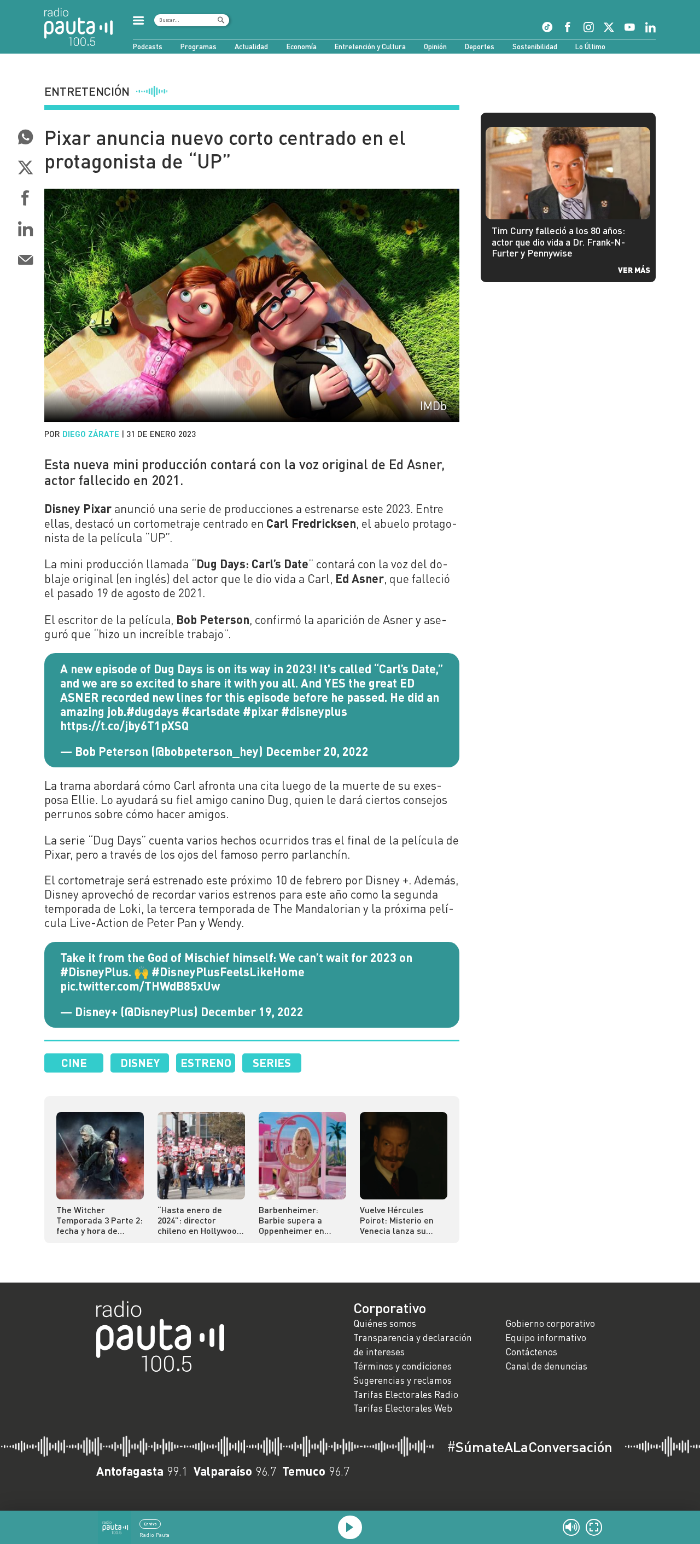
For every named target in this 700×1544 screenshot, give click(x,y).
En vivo (150, 1524)
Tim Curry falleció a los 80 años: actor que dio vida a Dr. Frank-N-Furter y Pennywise (558, 242)
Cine (74, 1062)
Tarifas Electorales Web (402, 1408)
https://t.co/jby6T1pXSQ (124, 725)
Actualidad (251, 46)
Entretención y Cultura (370, 46)
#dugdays (152, 711)
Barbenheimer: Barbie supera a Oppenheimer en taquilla (291, 1220)
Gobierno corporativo (550, 1323)
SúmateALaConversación (529, 1447)
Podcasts (147, 46)
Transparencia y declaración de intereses (412, 1344)
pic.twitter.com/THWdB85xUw (140, 985)
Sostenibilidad (534, 46)
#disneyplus (314, 711)
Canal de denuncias (546, 1366)
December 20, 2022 (317, 751)
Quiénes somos (384, 1323)
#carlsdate (211, 711)
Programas (198, 46)
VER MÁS (634, 270)
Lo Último (590, 46)
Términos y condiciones (402, 1366)
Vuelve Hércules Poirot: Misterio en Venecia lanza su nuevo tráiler (397, 1220)
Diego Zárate (90, 434)
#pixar (260, 711)
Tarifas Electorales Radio (405, 1394)
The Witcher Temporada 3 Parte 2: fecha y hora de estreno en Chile (99, 1220)
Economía (302, 46)
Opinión (435, 46)
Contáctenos (531, 1351)
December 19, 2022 (252, 1011)
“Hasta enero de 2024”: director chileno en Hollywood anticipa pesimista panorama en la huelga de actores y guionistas (200, 1220)
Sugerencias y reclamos (402, 1380)
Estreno (205, 1062)
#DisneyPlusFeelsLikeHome (228, 971)
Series (272, 1062)
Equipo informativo (545, 1337)
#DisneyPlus (94, 971)
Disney (140, 1062)
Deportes (479, 46)
